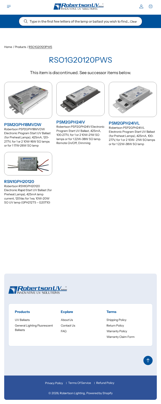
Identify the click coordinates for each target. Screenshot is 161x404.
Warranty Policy (116, 331)
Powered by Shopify (99, 393)
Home (8, 47)
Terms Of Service (79, 383)
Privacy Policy (54, 383)
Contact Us (68, 325)
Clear (133, 21)
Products (20, 47)
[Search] (26, 21)
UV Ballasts (22, 320)
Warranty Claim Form (120, 337)
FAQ (63, 331)
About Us (67, 320)
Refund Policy (105, 383)
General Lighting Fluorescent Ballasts (34, 328)
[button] (8, 6)
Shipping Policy (116, 320)
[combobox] (80, 21)
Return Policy (115, 325)
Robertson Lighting (72, 393)
